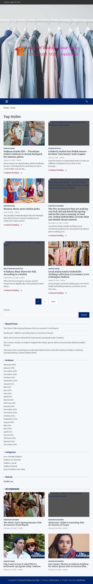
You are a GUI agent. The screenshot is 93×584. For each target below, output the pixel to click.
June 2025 (8, 390)
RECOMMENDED (12, 489)
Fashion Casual (9, 148)
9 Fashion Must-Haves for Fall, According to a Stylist (20, 273)
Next (53, 301)
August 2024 (9, 422)
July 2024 (7, 425)
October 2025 (9, 377)
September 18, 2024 (11, 278)
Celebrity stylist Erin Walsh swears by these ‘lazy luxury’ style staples (67, 152)
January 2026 (9, 368)
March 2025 (9, 400)
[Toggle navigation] (7, 101)
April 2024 (8, 432)
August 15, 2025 (9, 160)
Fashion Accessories (56, 206)
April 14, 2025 (8, 212)
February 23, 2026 (54, 570)
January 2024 (9, 441)
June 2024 (8, 428)
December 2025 (10, 371)
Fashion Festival (54, 148)
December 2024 (10, 409)
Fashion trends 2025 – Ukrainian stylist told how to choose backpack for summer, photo (23, 154)
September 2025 (10, 381)
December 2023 (10, 444)
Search (7, 310)
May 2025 (8, 393)
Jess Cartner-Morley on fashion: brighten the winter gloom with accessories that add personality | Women (68, 566)
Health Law (8, 481)
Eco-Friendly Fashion (13, 457)
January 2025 (9, 406)
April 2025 (8, 397)
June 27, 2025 (53, 157)
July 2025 (7, 387)
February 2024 (10, 438)
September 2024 (10, 419)
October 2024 (9, 416)
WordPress (81, 580)
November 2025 (10, 374)
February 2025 (10, 403)
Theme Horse (54, 580)
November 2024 (10, 413)
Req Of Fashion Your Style (13, 269)
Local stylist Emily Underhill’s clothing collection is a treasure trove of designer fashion (68, 274)
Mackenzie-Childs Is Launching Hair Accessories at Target (28, 333)
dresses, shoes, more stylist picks (22, 209)
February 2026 (10, 365)
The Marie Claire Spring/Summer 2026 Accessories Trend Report (31, 328)
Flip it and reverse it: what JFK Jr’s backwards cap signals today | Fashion (34, 338)
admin (19, 160)
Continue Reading (11, 173)
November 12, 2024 (55, 223)
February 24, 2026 (54, 528)
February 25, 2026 (10, 528)
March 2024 (9, 435)
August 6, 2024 (53, 280)
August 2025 (9, 384)
